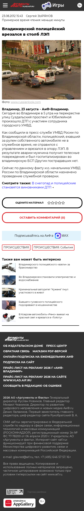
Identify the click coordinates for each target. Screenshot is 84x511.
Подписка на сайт (18, 362)
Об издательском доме (23, 346)
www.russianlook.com (26, 102)
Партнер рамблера (37, 492)
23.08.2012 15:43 (12, 16)
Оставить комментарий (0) (42, 217)
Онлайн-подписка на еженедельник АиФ (38, 356)
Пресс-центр (56, 346)
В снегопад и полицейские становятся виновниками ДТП (39, 185)
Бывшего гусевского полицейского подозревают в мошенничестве (41, 303)
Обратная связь (16, 351)
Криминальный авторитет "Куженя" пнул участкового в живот (43, 291)
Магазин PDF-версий (50, 351)
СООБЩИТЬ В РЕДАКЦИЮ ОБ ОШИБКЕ (32, 385)
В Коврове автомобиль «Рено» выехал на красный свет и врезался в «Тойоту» (44, 316)
